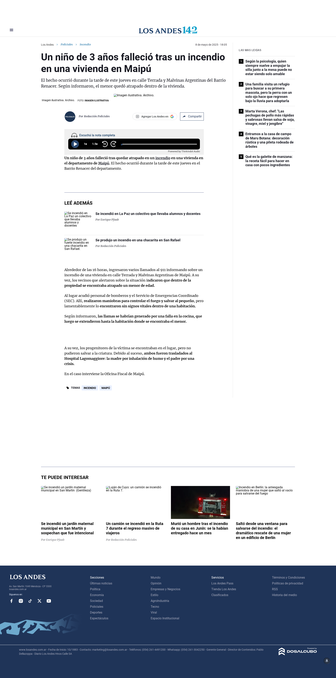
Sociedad (96, 601)
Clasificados (219, 595)
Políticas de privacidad (287, 583)
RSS (275, 589)
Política (95, 589)
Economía (97, 595)
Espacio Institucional (165, 618)
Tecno (155, 606)
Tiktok (30, 601)
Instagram (20, 601)
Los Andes (47, 44)
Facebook (11, 601)
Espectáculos (99, 618)
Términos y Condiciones (288, 577)
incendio (162, 158)
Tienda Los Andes (223, 589)
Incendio (90, 387)
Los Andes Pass (222, 583)
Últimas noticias (101, 583)
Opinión (156, 583)
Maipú (103, 163)
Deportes (96, 612)
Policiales (67, 44)
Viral (154, 612)
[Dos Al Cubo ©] (298, 654)
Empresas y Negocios (165, 589)
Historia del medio (284, 595)
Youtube (48, 601)
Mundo (155, 577)
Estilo (154, 595)
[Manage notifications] (327, 661)
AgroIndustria (160, 601)
